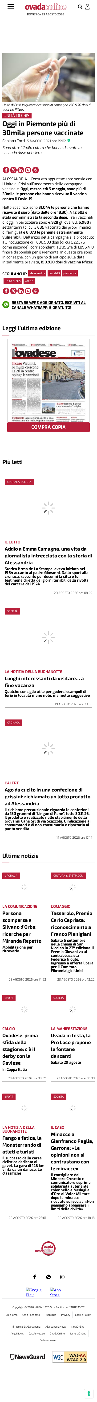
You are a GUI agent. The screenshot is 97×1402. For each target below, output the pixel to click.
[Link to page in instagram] (62, 1277)
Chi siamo (11, 1315)
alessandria (37, 273)
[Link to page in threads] (35, 170)
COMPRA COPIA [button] (48, 427)
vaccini (29, 281)
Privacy (65, 1315)
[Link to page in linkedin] (20, 170)
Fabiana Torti (13, 140)
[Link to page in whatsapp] (28, 170)
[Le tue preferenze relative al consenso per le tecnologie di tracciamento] (88, 1393)
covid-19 (54, 273)
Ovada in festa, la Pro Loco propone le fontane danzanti (71, 1045)
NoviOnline (77, 1327)
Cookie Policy (83, 1315)
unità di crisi (13, 281)
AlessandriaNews (55, 1327)
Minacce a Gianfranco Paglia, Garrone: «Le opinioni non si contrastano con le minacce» (72, 1151)
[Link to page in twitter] (13, 170)
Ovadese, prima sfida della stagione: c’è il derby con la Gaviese (20, 1049)
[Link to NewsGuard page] (29, 1357)
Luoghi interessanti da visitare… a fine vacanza (44, 681)
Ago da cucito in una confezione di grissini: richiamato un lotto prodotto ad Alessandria (47, 796)
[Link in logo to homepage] (45, 7)
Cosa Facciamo (31, 1315)
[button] (80, 7)
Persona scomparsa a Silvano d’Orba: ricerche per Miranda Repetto (21, 926)
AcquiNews (17, 1333)
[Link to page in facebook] (6, 170)
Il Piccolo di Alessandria (26, 1327)
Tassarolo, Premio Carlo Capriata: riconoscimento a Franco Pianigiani (71, 923)
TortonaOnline (78, 1333)
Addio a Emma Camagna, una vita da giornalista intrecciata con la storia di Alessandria (48, 555)
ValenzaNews (48, 1340)
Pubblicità (50, 1315)
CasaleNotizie (37, 1333)
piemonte (70, 273)
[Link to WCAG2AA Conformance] (67, 1357)
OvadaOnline (57, 1333)
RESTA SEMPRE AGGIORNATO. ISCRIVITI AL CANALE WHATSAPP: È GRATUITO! (49, 305)
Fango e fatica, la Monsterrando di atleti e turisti (22, 1144)
